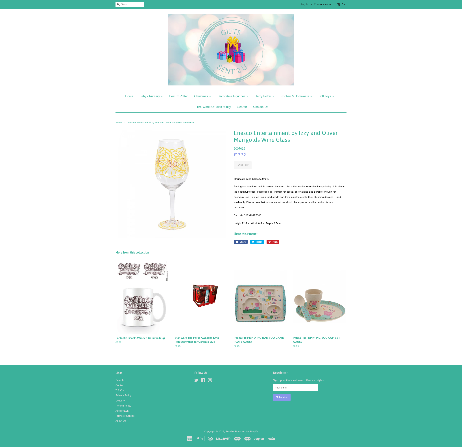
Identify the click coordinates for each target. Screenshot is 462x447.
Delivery (120, 400)
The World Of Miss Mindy (214, 107)
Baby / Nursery (150, 96)
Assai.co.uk (122, 410)
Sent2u (230, 431)
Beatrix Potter (178, 96)
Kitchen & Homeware (295, 96)
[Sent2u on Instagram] (210, 380)
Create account (323, 4)
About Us (121, 420)
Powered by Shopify (246, 431)
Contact (120, 385)
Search (242, 107)
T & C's (120, 390)
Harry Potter (263, 96)
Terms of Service (125, 415)
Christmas (201, 96)
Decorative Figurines (231, 96)
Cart (344, 4)
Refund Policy (123, 405)
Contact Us (260, 107)
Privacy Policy (123, 395)
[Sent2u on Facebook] (203, 380)
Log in (304, 4)
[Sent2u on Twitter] (196, 380)
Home (129, 96)
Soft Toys (325, 96)
